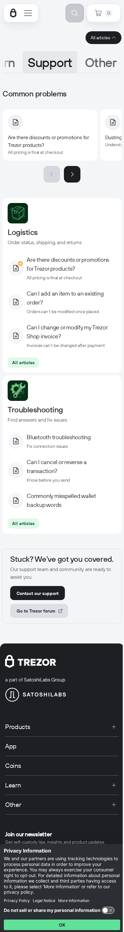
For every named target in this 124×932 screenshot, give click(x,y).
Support (50, 63)
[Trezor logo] (13, 13)
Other (100, 63)
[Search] (74, 13)
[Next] (72, 174)
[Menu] (28, 13)
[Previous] (52, 174)
